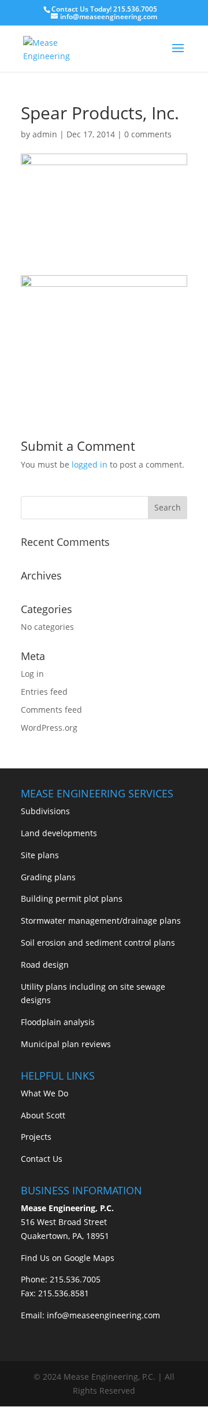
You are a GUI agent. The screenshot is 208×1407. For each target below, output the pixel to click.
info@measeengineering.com (103, 1315)
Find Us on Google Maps (67, 1257)
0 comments (148, 134)
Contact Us (41, 1158)
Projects (36, 1136)
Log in (32, 673)
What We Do (44, 1093)
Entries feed (44, 691)
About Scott (43, 1115)
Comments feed (51, 709)
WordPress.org (49, 727)
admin (44, 134)
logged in (89, 464)
